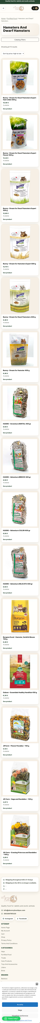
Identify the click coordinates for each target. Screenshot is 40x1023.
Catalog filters (20, 40)
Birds (3, 971)
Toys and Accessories (9, 964)
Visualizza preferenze (20, 1016)
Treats (3, 958)
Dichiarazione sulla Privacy (24, 1020)
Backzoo (4, 979)
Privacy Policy (6, 940)
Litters (3, 967)
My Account (5, 931)
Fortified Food (12, 18)
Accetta (20, 1005)
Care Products (6, 961)
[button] (37, 984)
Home (3, 18)
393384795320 (10, 914)
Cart (2, 934)
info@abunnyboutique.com (14, 910)
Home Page (5, 928)
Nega (20, 1010)
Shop (3, 937)
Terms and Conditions (9, 943)
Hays (3, 951)
